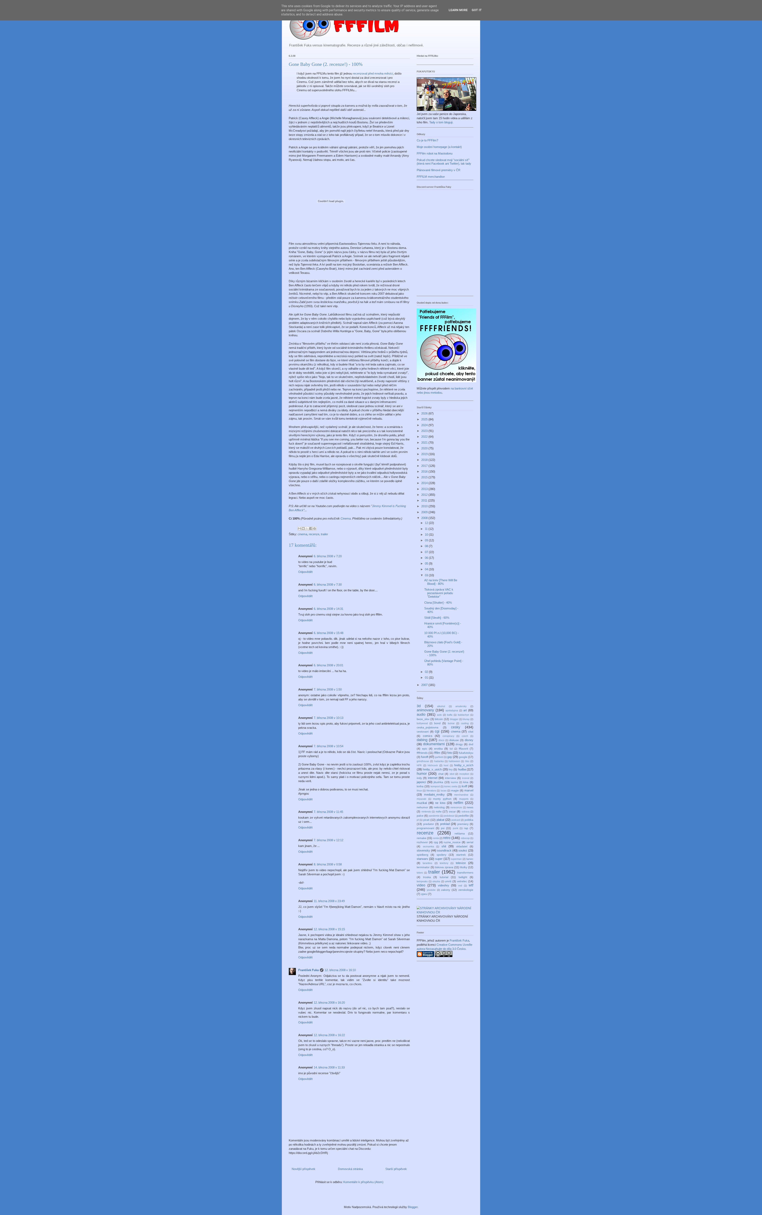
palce (420, 815)
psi (442, 828)
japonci (421, 782)
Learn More (458, 10)
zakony (445, 889)
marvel (468, 790)
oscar (452, 811)
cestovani (423, 731)
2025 (424, 419)
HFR (419, 765)
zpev (424, 894)
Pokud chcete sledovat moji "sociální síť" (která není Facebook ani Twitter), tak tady (444, 161)
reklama (460, 833)
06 (427, 557)
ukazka (436, 881)
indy (419, 778)
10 (427, 534)
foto (449, 752)
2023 (424, 430)
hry (451, 769)
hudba (462, 769)
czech (465, 736)
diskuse (454, 740)
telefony (444, 863)
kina (465, 782)
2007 (424, 685)
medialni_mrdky (434, 794)
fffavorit (463, 748)
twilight (463, 877)
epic (424, 748)
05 (427, 563)
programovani (425, 828)
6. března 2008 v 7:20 (328, 556)
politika (469, 819)
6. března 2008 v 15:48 (328, 633)
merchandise (461, 794)
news (470, 807)
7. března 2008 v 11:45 (328, 811)
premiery (463, 824)
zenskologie (465, 889)
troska (427, 877)
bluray (466, 719)
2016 (424, 471)
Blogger (413, 1207)
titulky (463, 867)
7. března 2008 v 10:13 (328, 717)
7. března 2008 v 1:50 (328, 689)
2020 (424, 448)
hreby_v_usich (432, 769)
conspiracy (448, 736)
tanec (469, 858)
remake (421, 838)
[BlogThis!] (303, 528)
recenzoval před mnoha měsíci (373, 73)
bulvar (451, 723)
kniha (420, 786)
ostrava (466, 811)
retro (446, 838)
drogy (459, 744)
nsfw (439, 811)
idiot (452, 774)
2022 (424, 436)
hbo (467, 761)
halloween (454, 761)
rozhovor (422, 842)
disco (441, 740)
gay (449, 757)
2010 (424, 506)
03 (427, 575)
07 (427, 552)
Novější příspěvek (303, 1169)
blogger (454, 719)
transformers (465, 872)
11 (426, 528)
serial (470, 842)
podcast (455, 820)
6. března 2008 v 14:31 (328, 608)
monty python (442, 798)
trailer (324, 534)
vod (460, 885)
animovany (425, 710)
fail (451, 748)
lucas (443, 790)
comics (427, 735)
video (421, 885)
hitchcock (433, 765)
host (446, 765)
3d (419, 706)
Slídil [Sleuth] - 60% (436, 617)
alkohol (441, 706)
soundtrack (444, 850)
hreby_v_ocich (463, 765)
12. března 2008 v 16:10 (340, 970)
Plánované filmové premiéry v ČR (438, 170)
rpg (436, 842)
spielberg (422, 854)
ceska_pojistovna (427, 727)
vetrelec (462, 881)
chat (441, 773)
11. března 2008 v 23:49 (329, 901)
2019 (424, 454)
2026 (424, 413)
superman (456, 859)
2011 (424, 500)
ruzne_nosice (452, 842)
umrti (448, 881)
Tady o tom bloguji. (441, 122)
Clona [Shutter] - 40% (438, 602)
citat (470, 731)
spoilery (441, 854)
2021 (424, 442)
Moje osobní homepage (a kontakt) (439, 147)
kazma (454, 782)
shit (444, 846)
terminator (423, 867)
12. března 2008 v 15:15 (329, 929)
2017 (424, 465)
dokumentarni (434, 744)
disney (469, 740)
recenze (314, 534)
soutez (462, 850)
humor (422, 774)
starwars (422, 858)
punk (455, 828)
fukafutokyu (466, 752)
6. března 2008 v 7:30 (328, 584)
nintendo (426, 811)
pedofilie (463, 815)
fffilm (437, 752)
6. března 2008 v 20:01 (328, 665)
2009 (424, 512)
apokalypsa (451, 710)
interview (450, 778)
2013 (424, 489)
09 (427, 540)
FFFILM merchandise (431, 176)
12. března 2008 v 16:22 (329, 1035)
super (439, 858)
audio (421, 714)
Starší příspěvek (396, 1169)
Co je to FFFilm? (427, 140)
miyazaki (421, 799)
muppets (464, 799)
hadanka (439, 761)
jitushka (438, 782)
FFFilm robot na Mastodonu (434, 153)
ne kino (440, 803)
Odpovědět (305, 571)
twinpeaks (422, 881)
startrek (461, 854)
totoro (420, 872)
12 (427, 523)
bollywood (422, 723)
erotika (438, 748)
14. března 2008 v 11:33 (329, 1067)
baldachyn (463, 714)
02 (427, 671)
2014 (424, 483)
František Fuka (308, 970)
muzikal (422, 803)
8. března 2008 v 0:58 (328, 864)
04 (427, 569)
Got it (477, 10)
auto (439, 714)
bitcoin (439, 719)
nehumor (422, 807)
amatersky (461, 706)
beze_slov (423, 719)
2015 (424, 477)
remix (436, 838)
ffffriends (422, 752)
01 (427, 677)
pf (418, 820)
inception (464, 774)
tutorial (444, 877)
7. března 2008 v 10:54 (328, 746)
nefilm (458, 803)
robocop (465, 838)
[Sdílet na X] (307, 528)
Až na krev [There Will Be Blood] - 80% (440, 581)
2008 (424, 518)
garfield (439, 757)
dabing (422, 740)
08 (427, 546)
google (463, 757)
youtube (431, 890)
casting (465, 723)
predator (428, 824)
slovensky (423, 850)
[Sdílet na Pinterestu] (315, 528)
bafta (449, 714)
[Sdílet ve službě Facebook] (311, 528)
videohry (443, 885)
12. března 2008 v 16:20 (329, 1002)
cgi (437, 731)
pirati (426, 819)
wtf (471, 885)
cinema (302, 534)
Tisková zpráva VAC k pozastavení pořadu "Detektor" (438, 593)
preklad (445, 824)
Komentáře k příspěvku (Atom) (363, 1182)
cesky (455, 727)
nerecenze (456, 807)
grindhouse (423, 761)
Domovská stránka (350, 1169)
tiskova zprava (444, 867)
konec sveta (450, 786)
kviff (464, 786)
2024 (424, 425)
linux (419, 790)
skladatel (461, 846)
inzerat (465, 778)
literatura (431, 790)
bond (437, 723)
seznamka (428, 846)
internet (432, 778)
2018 (424, 459)
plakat (440, 819)
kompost (435, 786)
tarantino (427, 863)
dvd (471, 744)
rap (466, 828)
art (465, 710)
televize (461, 863)
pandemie (434, 815)
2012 (424, 494)
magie (455, 790)
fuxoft (424, 757)
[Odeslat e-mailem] (299, 528)
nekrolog (439, 807)
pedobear (449, 815)
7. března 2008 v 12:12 (328, 840)
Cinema (346, 518)
